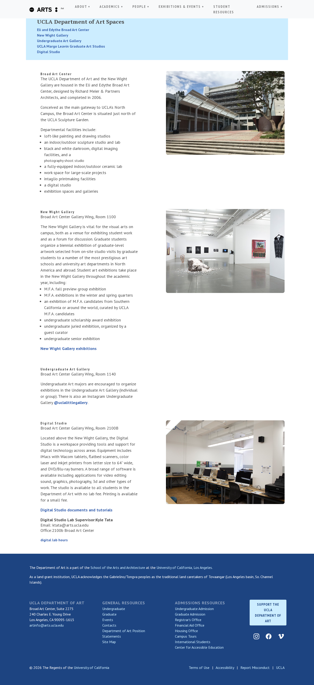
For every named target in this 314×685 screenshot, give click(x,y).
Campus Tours (186, 636)
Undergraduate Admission (194, 608)
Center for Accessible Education (199, 647)
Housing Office (186, 630)
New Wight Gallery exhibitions (68, 348)
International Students (192, 641)
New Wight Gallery (52, 35)
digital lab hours (54, 540)
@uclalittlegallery (71, 402)
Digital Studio (48, 51)
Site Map (109, 641)
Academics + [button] (112, 6)
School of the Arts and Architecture (118, 567)
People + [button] (140, 6)
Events (107, 619)
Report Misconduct (255, 667)
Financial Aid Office (189, 625)
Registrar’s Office (188, 619)
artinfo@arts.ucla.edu (46, 625)
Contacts (109, 625)
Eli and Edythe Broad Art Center (63, 29)
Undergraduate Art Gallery (59, 40)
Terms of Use (199, 667)
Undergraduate (113, 608)
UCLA (280, 667)
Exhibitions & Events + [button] (181, 6)
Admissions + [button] (270, 6)
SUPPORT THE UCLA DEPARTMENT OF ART (268, 612)
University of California (91, 667)
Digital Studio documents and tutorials (76, 510)
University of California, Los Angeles (184, 567)
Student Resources (223, 9)
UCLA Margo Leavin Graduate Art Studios (71, 46)
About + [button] (82, 6)
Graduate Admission (190, 614)
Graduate (109, 614)
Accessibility (225, 667)
